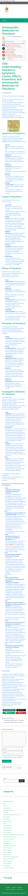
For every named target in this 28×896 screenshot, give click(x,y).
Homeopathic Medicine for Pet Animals (13, 834)
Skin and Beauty (7, 863)
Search (5, 778)
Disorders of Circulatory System (11, 814)
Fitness (5, 823)
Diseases (5, 812)
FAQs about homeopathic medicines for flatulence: (15, 58)
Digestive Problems (8, 810)
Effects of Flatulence (10, 52)
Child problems (7, 808)
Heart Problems (7, 832)
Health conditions (7, 830)
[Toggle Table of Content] (23, 42)
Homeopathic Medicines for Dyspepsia (14, 720)
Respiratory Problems (8, 859)
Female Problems (7, 821)
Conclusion (11, 59)
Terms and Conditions (10, 889)
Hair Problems (7, 825)
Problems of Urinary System (10, 856)
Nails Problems (7, 850)
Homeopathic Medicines (9, 837)
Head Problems (7, 828)
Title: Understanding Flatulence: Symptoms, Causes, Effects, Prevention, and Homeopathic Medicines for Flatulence (14, 45)
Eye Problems (6, 819)
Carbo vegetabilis (9, 544)
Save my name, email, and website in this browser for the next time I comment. (13, 756)
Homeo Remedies (17, 9)
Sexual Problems (7, 861)
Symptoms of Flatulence (11, 49)
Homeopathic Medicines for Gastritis (13, 722)
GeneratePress (22, 893)
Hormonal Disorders (8, 839)
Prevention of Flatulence (11, 54)
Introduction (11, 48)
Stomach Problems (8, 718)
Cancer (5, 806)
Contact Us (14, 887)
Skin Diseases (6, 865)
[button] (25, 20)
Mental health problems (9, 845)
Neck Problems (7, 852)
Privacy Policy (20, 889)
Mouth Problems (7, 848)
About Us (20, 887)
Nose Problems (7, 854)
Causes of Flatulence (10, 51)
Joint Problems (7, 841)
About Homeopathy (8, 801)
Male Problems (7, 843)
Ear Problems (6, 817)
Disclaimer (8, 887)
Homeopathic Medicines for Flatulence (14, 55)
